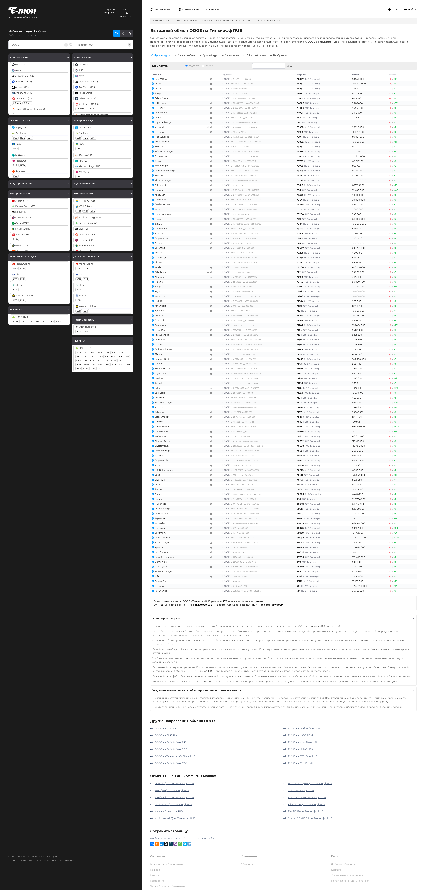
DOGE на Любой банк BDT (171, 749)
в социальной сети (179, 838)
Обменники (190, 9)
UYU (99, 368)
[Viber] (175, 844)
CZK (106, 360)
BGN (113, 360)
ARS (78, 368)
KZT (114, 352)
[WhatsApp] (180, 844)
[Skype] (185, 844)
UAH (86, 331)
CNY (128, 364)
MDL (120, 360)
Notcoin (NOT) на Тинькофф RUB (174, 783)
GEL (85, 360)
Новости (155, 875)
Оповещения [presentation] (232, 55)
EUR (30, 138)
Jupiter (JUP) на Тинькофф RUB (173, 804)
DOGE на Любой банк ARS (171, 742)
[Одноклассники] (157, 844)
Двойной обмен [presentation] (186, 55)
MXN (113, 364)
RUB (22, 138)
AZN (128, 360)
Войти (412, 9)
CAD (51, 321)
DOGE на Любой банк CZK (171, 763)
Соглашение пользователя (347, 875)
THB (78, 211)
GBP (37, 321)
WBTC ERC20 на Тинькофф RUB (307, 797)
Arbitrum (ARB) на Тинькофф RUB (175, 818)
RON (78, 364)
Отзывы (392, 74)
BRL (93, 211)
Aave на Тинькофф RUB (169, 811)
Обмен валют (163, 9)
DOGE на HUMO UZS (300, 749)
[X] (166, 844)
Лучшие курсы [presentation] (162, 55)
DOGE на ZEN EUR (166, 728)
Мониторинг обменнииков (166, 864)
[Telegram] (189, 844)
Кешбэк (214, 9)
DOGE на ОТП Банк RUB (302, 756)
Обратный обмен (256, 55)
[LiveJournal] (171, 844)
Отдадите (193, 66)
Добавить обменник (343, 864)
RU (393, 9)
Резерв (355, 74)
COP (85, 368)
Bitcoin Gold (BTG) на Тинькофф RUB (310, 783)
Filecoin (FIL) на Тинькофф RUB (306, 804)
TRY (113, 356)
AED (44, 321)
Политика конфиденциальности (350, 881)
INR (107, 364)
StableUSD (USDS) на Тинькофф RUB (310, 818)
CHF (78, 360)
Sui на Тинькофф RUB (301, 790)
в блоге (213, 838)
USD (15, 138)
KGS (100, 352)
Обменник (157, 74)
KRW (58, 321)
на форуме (200, 838)
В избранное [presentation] (280, 55)
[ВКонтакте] (152, 844)
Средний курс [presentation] (210, 55)
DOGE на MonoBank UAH (303, 742)
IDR (99, 360)
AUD (92, 360)
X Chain (17, 103)
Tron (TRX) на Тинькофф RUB (172, 790)
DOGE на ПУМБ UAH (300, 763)
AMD (121, 352)
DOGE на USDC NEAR (301, 735)
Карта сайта (157, 881)
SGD (121, 364)
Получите (210, 66)
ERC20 (16, 113)
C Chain (27, 103)
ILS (106, 356)
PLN (127, 356)
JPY (93, 364)
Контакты (336, 870)
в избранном (158, 838)
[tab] (161, 55)
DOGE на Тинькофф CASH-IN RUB (175, 756)
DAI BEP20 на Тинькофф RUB (305, 811)
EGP (92, 368)
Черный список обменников (167, 886)
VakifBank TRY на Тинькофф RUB (174, 797)
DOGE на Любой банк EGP (304, 728)
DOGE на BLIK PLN (166, 735)
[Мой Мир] (162, 844)
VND (85, 211)
